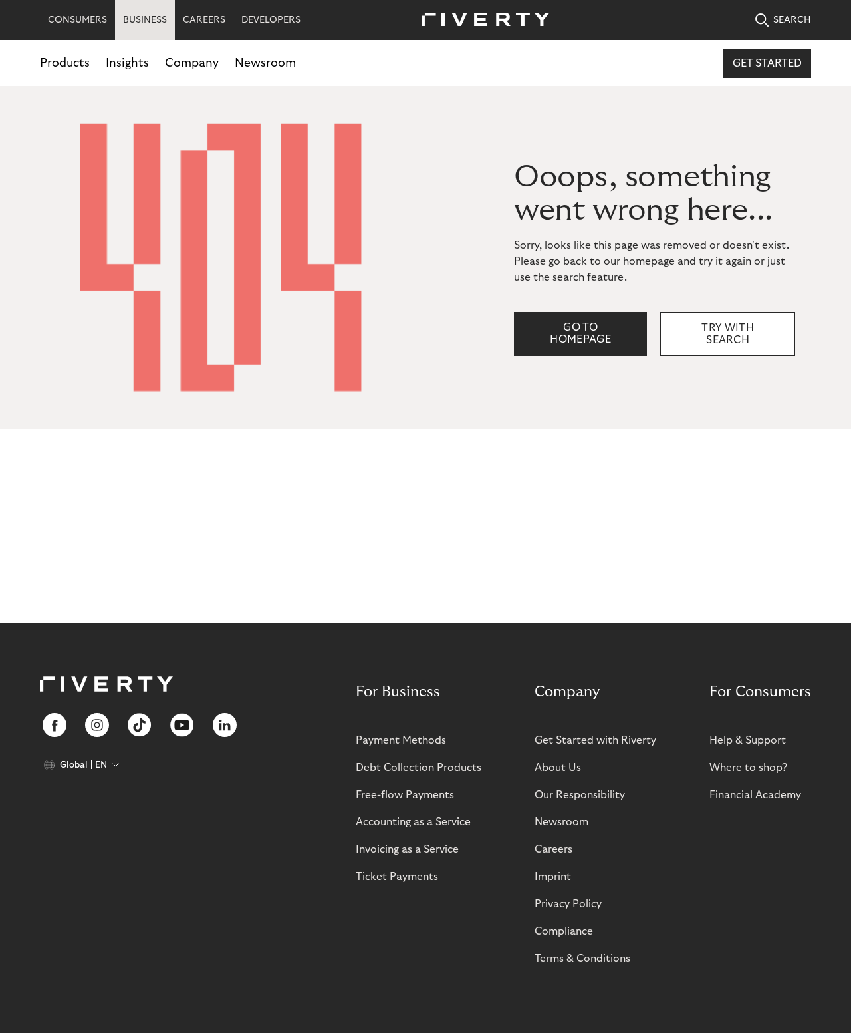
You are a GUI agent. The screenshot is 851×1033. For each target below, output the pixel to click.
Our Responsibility (580, 795)
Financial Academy (755, 795)
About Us (558, 767)
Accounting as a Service (413, 822)
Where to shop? (748, 767)
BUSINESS (145, 20)
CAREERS (204, 20)
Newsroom (265, 63)
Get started (767, 63)
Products (65, 63)
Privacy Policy (568, 904)
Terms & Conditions (582, 958)
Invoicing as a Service (407, 849)
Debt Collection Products (418, 767)
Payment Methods (401, 740)
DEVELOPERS (271, 20)
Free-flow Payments (405, 795)
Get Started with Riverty (595, 740)
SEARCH (792, 20)
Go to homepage (580, 333)
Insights (127, 63)
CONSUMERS (77, 20)
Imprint (553, 876)
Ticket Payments (397, 876)
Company (192, 63)
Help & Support (747, 740)
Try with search (727, 334)
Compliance (564, 931)
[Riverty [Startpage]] (480, 20)
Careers (553, 849)
